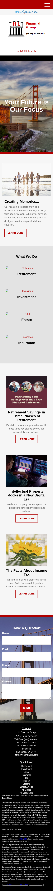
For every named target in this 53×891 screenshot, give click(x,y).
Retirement (26, 765)
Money (26, 780)
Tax (26, 777)
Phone (6, 665)
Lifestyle (26, 783)
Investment (26, 768)
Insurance (26, 774)
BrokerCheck (7, 798)
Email (5, 649)
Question (7, 681)
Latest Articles (26, 786)
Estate (26, 771)
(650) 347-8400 (28, 50)
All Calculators (26, 792)
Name (5, 633)
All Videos (26, 789)
